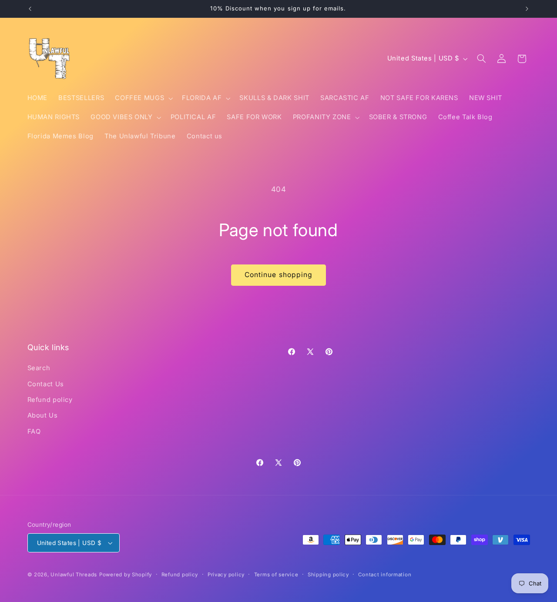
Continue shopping (278, 275)
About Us (42, 415)
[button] (143, 98)
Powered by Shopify (125, 575)
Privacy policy (226, 575)
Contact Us (45, 384)
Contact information (384, 575)
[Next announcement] (527, 8)
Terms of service (276, 575)
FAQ (34, 431)
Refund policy (50, 400)
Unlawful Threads (73, 575)
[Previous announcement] (30, 8)
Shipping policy (328, 575)
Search (38, 368)
